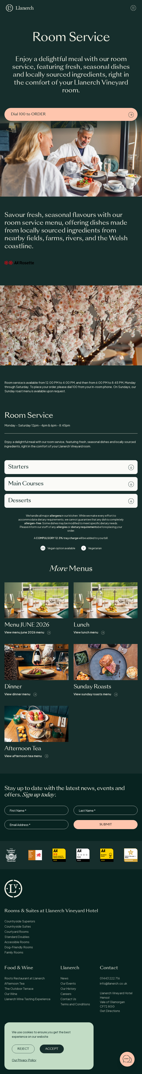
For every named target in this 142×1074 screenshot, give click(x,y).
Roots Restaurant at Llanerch (24, 978)
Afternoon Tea (14, 983)
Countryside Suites (17, 926)
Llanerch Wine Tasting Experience (27, 998)
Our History (68, 988)
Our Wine (10, 993)
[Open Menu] (133, 8)
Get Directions (110, 1010)
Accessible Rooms (16, 941)
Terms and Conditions (75, 1003)
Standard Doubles (16, 936)
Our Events (68, 983)
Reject (23, 1049)
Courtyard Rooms (16, 931)
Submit (105, 824)
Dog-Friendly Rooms (18, 946)
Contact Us (68, 998)
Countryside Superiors (19, 921)
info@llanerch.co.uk (113, 983)
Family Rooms (13, 952)
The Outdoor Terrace (18, 988)
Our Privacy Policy (24, 1060)
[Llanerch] (20, 7)
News (64, 978)
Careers (65, 993)
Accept (51, 1049)
